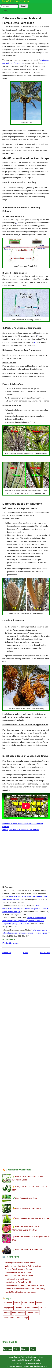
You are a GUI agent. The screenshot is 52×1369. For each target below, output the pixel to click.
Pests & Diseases (31, 1308)
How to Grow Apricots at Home (18, 1272)
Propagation (8, 1308)
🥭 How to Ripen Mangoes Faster (26, 1208)
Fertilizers (18, 1308)
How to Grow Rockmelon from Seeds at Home (24, 1285)
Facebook (7, 1349)
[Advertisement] (26, 857)
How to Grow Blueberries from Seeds (20, 1292)
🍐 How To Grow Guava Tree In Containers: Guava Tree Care (25, 1228)
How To (43, 1308)
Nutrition (7, 1313)
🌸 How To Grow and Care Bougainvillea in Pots (30, 1238)
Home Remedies (18, 1313)
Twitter (16, 1349)
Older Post (6, 953)
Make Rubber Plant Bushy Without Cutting (23, 1266)
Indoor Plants (9, 1318)
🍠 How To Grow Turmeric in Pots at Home (30, 1218)
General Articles (33, 1313)
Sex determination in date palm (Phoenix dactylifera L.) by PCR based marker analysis (25, 909)
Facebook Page (22, 1318)
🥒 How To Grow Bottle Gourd (25, 1198)
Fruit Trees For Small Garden (17, 1279)
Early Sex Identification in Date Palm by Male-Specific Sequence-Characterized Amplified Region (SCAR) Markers (24, 921)
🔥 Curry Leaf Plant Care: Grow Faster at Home (29, 1188)
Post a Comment (10, 943)
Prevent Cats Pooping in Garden (18, 1269)
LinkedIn (25, 1349)
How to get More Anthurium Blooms (20, 1263)
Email (32, 1349)
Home (25, 953)
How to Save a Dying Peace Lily (18, 1282)
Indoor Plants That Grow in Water (19, 1276)
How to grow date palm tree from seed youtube (20, 830)
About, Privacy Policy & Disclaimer (22, 1357)
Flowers (17, 1303)
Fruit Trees (40, 1303)
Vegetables (8, 1303)
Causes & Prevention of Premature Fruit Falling (25, 1289)
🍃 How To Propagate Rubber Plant (27, 1249)
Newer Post (45, 953)
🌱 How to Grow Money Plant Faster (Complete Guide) (27, 1178)
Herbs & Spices (28, 1303)
